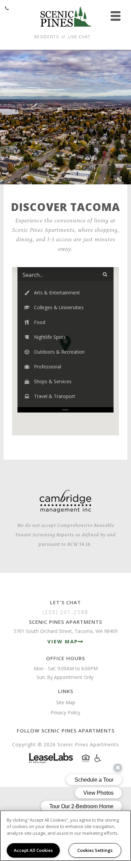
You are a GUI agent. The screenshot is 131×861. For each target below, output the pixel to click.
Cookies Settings (95, 850)
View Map (62, 641)
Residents (46, 37)
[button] (65, 292)
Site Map (65, 702)
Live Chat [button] (79, 37)
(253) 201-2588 (65, 612)
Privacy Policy (65, 712)
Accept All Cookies (33, 850)
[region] (65, 835)
